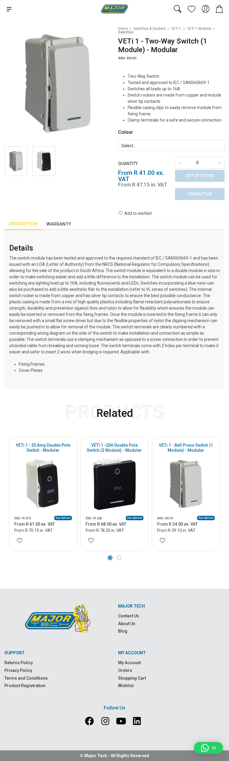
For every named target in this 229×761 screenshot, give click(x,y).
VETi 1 (176, 29)
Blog (122, 631)
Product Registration (24, 685)
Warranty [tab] (59, 224)
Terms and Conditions (26, 678)
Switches (126, 32)
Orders (125, 670)
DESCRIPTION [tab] (23, 223)
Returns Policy (18, 662)
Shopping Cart (132, 678)
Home (123, 29)
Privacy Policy (18, 670)
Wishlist (126, 685)
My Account (129, 662)
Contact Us (199, 194)
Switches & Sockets (149, 29)
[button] (110, 558)
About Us (126, 623)
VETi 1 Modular (199, 29)
